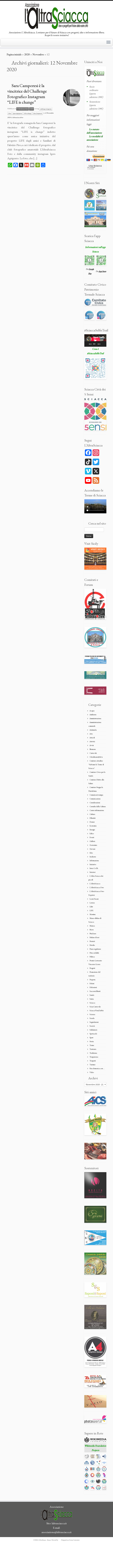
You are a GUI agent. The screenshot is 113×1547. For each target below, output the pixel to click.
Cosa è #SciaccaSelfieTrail (95, 351)
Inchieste (93, 857)
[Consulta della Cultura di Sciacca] (95, 691)
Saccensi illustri (95, 991)
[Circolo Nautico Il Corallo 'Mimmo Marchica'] (95, 1237)
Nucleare (93, 933)
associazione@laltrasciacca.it (56, 1532)
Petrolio (92, 945)
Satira (92, 999)
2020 (27, 54)
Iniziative (93, 864)
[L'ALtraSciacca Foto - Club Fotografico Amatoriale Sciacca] (89, 193)
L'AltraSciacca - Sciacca (44, 1540)
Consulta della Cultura (98, 806)
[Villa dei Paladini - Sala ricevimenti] (95, 1317)
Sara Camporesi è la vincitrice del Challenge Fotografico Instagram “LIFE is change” (27, 94)
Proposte (92, 979)
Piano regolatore (95, 949)
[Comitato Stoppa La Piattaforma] (95, 604)
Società (92, 1026)
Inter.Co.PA (94, 868)
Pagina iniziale (14, 54)
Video (92, 1072)
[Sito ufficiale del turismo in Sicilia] (95, 559)
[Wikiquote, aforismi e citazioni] (104, 1456)
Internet (92, 872)
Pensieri (92, 941)
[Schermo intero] (104, 344)
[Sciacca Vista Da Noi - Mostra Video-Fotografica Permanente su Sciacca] (101, 193)
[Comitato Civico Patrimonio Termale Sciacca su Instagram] (101, 315)
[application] (95, 340)
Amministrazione (95, 718)
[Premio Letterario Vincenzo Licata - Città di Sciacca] (101, 205)
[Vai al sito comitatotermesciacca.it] (95, 302)
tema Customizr (75, 1540)
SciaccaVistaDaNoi (96, 1010)
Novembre (38, 54)
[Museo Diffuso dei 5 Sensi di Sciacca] (95, 414)
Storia (92, 1041)
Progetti (92, 968)
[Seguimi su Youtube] (32, 43)
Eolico (92, 833)
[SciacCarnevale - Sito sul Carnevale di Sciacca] (89, 205)
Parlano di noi (94, 937)
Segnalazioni (94, 1022)
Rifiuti (92, 983)
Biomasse (93, 749)
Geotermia (93, 845)
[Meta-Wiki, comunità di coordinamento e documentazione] (98, 1474)
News (92, 930)
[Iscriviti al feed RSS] (5, 43)
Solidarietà (93, 1030)
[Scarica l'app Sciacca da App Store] (101, 260)
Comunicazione (95, 799)
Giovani (92, 849)
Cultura (92, 814)
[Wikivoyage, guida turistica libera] (98, 1462)
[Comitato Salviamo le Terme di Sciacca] (95, 637)
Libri (91, 906)
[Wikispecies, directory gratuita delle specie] (98, 1468)
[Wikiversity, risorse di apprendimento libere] (86, 1462)
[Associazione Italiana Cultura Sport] (95, 1101)
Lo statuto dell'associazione (94, 131)
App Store (102, 271)
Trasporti (93, 1061)
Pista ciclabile (94, 953)
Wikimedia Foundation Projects (95, 1448)
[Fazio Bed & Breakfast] (95, 1401)
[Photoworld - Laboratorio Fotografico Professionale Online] (95, 1419)
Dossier (92, 822)
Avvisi (92, 745)
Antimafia (93, 730)
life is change (27, 113)
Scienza (92, 1014)
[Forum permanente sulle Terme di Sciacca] (95, 219)
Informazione (94, 860)
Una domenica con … (97, 1068)
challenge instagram (45, 109)
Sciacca (92, 1003)
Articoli (92, 737)
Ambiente (93, 714)
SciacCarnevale (95, 1006)
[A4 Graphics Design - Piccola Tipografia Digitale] (95, 1352)
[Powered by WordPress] (59, 1540)
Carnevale (93, 753)
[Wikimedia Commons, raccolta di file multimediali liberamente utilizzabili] (86, 1468)
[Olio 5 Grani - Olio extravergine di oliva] (95, 1214)
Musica (92, 926)
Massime (93, 914)
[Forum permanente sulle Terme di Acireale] (95, 675)
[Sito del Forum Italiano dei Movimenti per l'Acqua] (95, 659)
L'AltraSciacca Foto (22, 109)
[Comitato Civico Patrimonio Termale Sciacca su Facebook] (89, 315)
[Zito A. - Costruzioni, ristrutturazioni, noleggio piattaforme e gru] (95, 1381)
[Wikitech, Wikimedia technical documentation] (86, 1481)
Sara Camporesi (37, 113)
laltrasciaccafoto (18, 117)
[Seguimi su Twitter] (27, 43)
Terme (92, 1045)
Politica (92, 957)
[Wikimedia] (95, 1439)
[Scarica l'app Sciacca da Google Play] (89, 260)
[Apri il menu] (108, 42)
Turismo (92, 1064)
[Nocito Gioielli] (95, 1185)
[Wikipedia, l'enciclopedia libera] (86, 1456)
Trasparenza (94, 1057)
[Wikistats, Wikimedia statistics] (104, 1487)
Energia (92, 829)
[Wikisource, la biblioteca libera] (92, 1462)
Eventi (92, 837)
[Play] (88, 344)
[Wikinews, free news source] (104, 1462)
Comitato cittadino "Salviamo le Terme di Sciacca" (96, 764)
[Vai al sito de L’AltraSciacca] (95, 72)
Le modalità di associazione (95, 138)
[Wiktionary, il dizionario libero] (92, 1456)
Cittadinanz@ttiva (96, 757)
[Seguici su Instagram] (18, 43)
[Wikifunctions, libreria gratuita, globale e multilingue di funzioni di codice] (104, 1468)
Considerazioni (95, 802)
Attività (92, 741)
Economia (93, 826)
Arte (91, 734)
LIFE (31, 109)
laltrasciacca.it (59, 1523)
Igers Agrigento (17, 113)
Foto (9, 113)
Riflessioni (93, 987)
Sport (91, 1037)
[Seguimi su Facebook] (14, 43)
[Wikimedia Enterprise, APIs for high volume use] (104, 1474)
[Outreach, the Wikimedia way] (86, 1487)
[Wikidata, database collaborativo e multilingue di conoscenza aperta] (92, 1468)
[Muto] (102, 344)
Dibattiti (92, 818)
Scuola (92, 1018)
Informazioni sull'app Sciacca (95, 249)
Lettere (92, 903)
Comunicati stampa (96, 795)
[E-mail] (10, 43)
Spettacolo (93, 1034)
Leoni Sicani (94, 899)
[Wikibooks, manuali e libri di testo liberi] (98, 1456)
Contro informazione (97, 810)
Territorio (93, 1049)
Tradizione (93, 1053)
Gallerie (92, 841)
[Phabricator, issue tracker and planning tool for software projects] (92, 1481)
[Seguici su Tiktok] (23, 43)
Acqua (92, 711)
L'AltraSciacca (95, 883)
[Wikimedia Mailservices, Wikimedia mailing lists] (98, 1487)
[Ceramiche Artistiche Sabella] (95, 1264)
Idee (91, 853)
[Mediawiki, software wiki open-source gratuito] (92, 1474)
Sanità (92, 995)
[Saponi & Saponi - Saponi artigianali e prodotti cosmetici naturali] (95, 1289)
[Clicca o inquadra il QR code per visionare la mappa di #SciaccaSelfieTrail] (95, 368)
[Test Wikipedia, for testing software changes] (98, 1481)
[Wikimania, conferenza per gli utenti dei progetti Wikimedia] (92, 1487)
